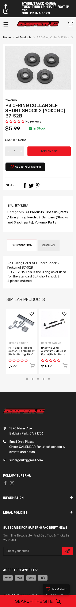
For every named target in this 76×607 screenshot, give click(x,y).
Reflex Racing (18, 343)
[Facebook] (5, 6)
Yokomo (11, 100)
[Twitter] (31, 185)
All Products (34, 212)
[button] (14, 121)
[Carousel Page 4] (43, 379)
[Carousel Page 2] (32, 379)
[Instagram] (5, 11)
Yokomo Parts (45, 222)
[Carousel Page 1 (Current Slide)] (27, 379)
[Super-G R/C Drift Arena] (38, 24)
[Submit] (67, 551)
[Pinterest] (37, 185)
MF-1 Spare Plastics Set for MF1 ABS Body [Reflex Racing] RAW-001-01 (21, 352)
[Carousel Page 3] (38, 379)
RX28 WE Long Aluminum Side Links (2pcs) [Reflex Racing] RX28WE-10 (54, 352)
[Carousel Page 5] (49, 379)
